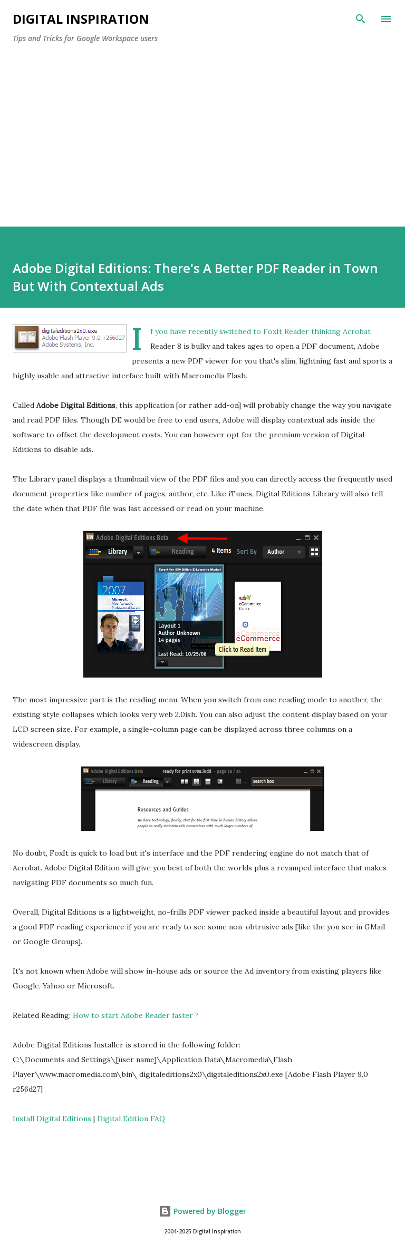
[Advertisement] (202, 130)
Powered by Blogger (208, 1211)
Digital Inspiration (81, 18)
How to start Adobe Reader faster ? (136, 1015)
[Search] (360, 19)
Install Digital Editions (52, 1118)
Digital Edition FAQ (131, 1118)
